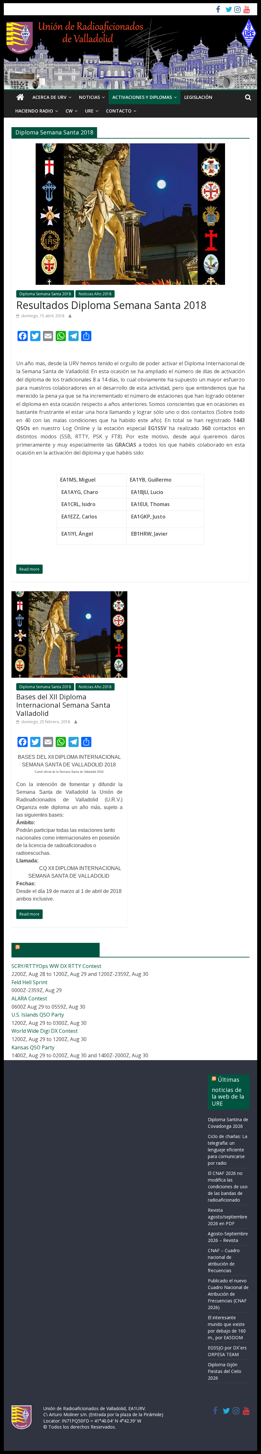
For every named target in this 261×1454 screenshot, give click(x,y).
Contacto (118, 111)
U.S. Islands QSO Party (37, 1014)
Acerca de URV (49, 97)
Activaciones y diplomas (142, 97)
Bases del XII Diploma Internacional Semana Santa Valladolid (63, 705)
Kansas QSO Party (32, 1047)
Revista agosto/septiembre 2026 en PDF (227, 1216)
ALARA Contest (29, 998)
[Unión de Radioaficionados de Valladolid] (20, 97)
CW (69, 111)
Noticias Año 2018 (95, 294)
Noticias (89, 97)
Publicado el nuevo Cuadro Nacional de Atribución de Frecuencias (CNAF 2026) (228, 1294)
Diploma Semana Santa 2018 (45, 294)
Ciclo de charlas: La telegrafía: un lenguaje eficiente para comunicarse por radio (227, 1149)
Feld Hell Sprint (29, 982)
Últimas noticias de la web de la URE (228, 1091)
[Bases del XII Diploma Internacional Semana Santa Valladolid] (69, 595)
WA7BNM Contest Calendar (58, 948)
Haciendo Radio (34, 111)
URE (89, 111)
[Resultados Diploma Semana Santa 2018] (130, 147)
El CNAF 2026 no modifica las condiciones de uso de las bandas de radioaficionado (228, 1186)
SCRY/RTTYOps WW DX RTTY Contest (56, 966)
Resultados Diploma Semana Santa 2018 (111, 305)
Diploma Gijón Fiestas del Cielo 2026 (224, 1371)
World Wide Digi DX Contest (44, 1030)
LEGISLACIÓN (198, 97)
